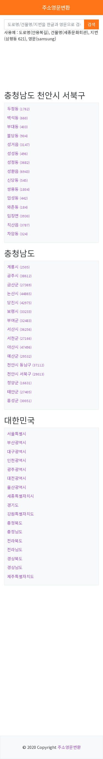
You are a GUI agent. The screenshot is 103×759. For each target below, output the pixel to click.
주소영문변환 (56, 7)
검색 (91, 24)
